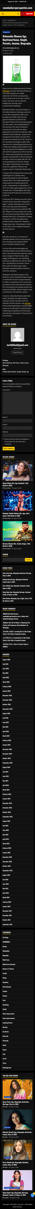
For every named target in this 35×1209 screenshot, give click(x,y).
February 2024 (7, 794)
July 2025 (5, 718)
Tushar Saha (7, 488)
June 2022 (6, 884)
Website (5, 432)
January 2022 (6, 906)
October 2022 (7, 866)
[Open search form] (18, 14)
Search (5, 554)
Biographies (6, 32)
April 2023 (6, 839)
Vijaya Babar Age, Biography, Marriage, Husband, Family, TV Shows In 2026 (15, 1193)
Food (4, 1000)
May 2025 (5, 727)
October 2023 (7, 812)
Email (5, 425)
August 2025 (6, 713)
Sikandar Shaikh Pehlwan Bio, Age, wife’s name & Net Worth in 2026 (16, 514)
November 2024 (7, 754)
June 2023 (6, 830)
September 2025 (7, 709)
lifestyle (5, 1027)
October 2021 (6, 920)
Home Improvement (8, 1014)
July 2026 (5, 664)
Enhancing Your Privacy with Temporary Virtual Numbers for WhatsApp (16, 625)
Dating (4, 978)
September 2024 (7, 763)
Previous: (16, 362)
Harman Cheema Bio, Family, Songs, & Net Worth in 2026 (16, 544)
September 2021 (7, 924)
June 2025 (6, 722)
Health (5, 1009)
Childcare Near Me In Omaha (11, 623)
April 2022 (6, 893)
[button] (3, 14)
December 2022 (7, 857)
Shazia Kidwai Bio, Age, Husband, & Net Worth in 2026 (15, 484)
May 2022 (5, 888)
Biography (6, 955)
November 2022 (7, 861)
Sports (5, 1050)
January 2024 (6, 799)
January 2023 (6, 853)
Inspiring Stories (7, 1023)
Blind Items (6, 960)
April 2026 (6, 677)
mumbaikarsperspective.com (17, 8)
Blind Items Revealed (9, 964)
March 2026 (6, 682)
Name (5, 417)
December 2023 (7, 803)
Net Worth (6, 1032)
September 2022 (7, 870)
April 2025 (6, 731)
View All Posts (17, 352)
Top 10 (4, 1058)
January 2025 (6, 745)
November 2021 (7, 915)
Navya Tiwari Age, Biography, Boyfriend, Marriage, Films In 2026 (16, 1103)
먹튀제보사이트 (7, 644)
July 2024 (5, 772)
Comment (7, 390)
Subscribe (29, 14)
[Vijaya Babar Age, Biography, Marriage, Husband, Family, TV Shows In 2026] (17, 1180)
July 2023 (5, 825)
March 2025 (6, 736)
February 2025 (7, 740)
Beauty (5, 946)
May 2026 (5, 673)
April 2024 (6, 785)
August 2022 (6, 875)
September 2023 (7, 817)
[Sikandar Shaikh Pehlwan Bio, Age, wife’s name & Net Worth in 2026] (17, 501)
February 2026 (7, 686)
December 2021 (7, 911)
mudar (6, 1107)
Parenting (5, 1041)
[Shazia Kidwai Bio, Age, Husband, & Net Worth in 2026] (17, 471)
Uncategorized (7, 1068)
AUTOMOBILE (6, 942)
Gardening (6, 1005)
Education (5, 982)
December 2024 (7, 749)
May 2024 (5, 781)
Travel (4, 1063)
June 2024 (6, 776)
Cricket (5, 973)
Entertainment (7, 987)
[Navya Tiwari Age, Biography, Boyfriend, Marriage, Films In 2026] (17, 1089)
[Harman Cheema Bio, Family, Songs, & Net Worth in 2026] (17, 531)
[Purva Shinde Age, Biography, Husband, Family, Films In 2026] (17, 1150)
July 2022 (5, 879)
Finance (5, 996)
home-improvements (9, 1018)
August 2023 (6, 821)
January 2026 (6, 691)
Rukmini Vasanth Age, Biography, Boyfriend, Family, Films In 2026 (17, 1133)
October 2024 (7, 758)
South (4, 1045)
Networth (5, 1036)
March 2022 (6, 897)
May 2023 (5, 835)
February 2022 (7, 902)
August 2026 (6, 659)
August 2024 (6, 767)
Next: (16, 370)
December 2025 (7, 695)
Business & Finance (8, 969)
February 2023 (7, 848)
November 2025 (7, 700)
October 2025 (7, 704)
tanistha (6, 1197)
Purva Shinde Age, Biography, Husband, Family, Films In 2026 (15, 1163)
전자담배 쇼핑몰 (8, 631)
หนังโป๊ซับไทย (7, 638)
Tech (4, 1054)
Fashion (5, 991)
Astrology (5, 937)
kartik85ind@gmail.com (11, 48)
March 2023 (6, 843)
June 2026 (6, 668)
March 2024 (6, 790)
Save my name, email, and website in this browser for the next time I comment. (17, 441)
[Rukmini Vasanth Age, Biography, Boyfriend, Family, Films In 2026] (17, 1120)
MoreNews (28, 1204)
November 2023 (7, 808)
